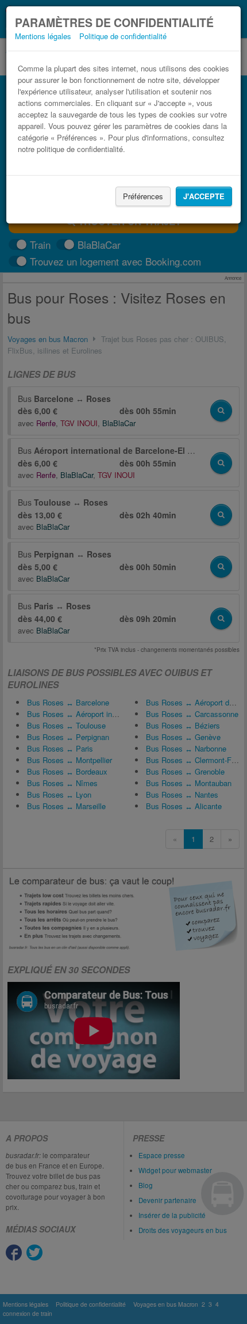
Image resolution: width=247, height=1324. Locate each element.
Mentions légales (43, 36)
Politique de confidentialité (123, 36)
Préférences (143, 196)
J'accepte (204, 196)
